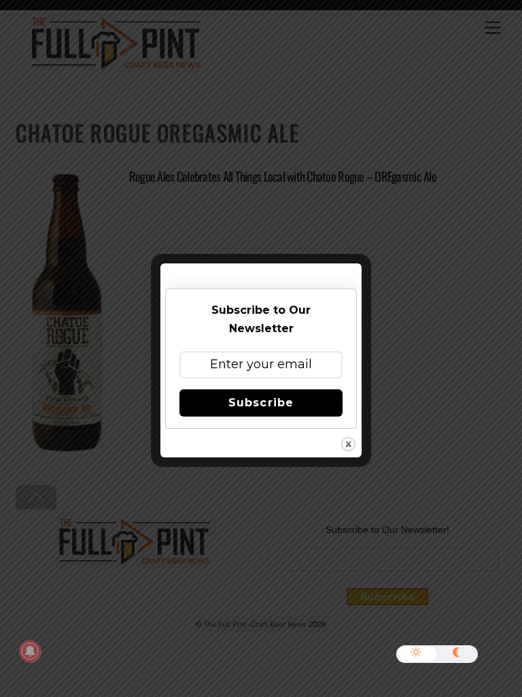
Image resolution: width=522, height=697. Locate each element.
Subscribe (260, 402)
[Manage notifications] (30, 651)
